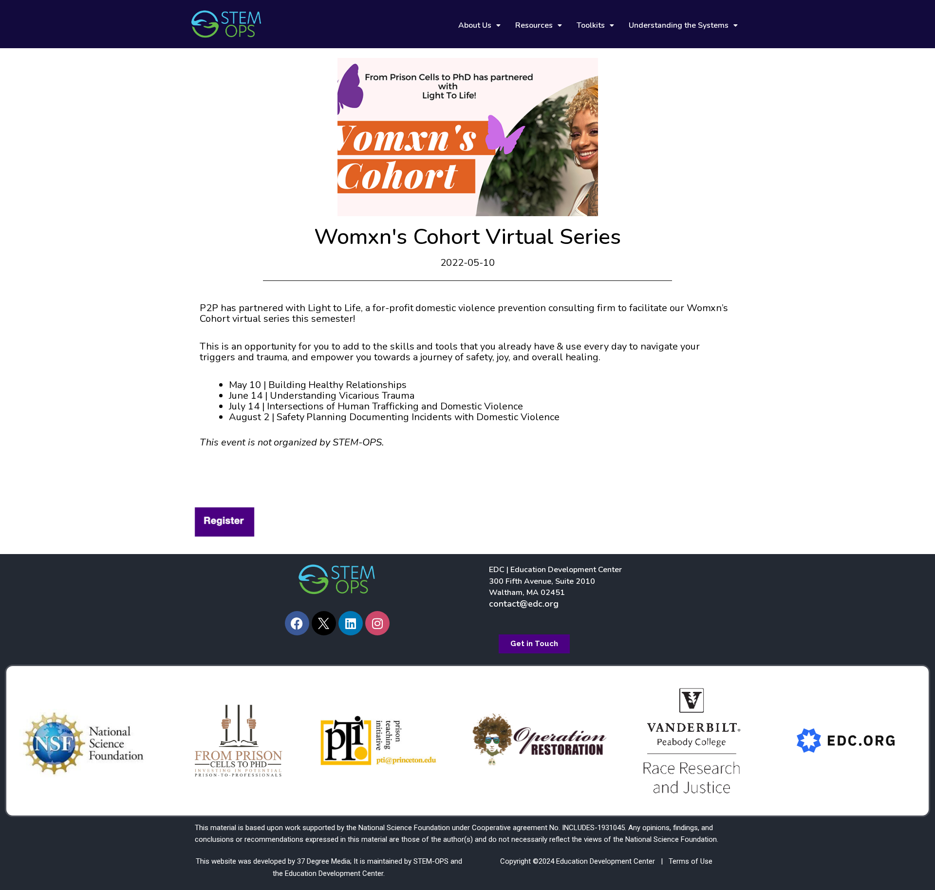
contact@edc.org (524, 604)
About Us (474, 25)
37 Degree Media (323, 861)
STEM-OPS (431, 861)
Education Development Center (334, 873)
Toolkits (591, 25)
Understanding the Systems (679, 25)
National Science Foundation (404, 827)
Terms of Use (690, 861)
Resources (534, 25)
